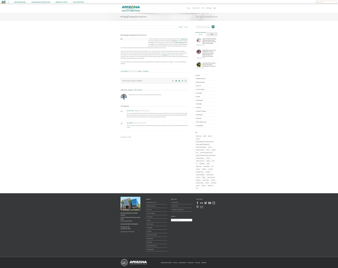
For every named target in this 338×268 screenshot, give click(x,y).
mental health (210, 174)
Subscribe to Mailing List (178, 209)
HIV (212, 166)
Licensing (198, 107)
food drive (174, 40)
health (208, 163)
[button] (335, 2)
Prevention (198, 118)
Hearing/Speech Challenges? (128, 231)
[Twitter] (205, 203)
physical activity (211, 177)
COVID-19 (198, 86)
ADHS (204, 136)
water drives (184, 39)
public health (206, 180)
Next (186, 27)
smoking (213, 180)
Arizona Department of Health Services (204, 141)
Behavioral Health (200, 82)
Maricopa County (200, 172)
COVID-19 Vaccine (200, 161)
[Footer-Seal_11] (134, 259)
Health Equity (199, 100)
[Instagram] (213, 203)
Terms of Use (175, 206)
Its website (164, 55)
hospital (198, 169)
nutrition (198, 177)
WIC (197, 188)
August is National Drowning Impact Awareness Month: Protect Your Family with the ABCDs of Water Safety (209, 41)
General (140, 71)
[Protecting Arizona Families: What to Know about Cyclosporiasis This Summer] (199, 63)
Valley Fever (210, 185)
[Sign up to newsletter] (213, 26)
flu (196, 163)
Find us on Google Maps (126, 221)
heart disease (206, 166)
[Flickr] (201, 203)
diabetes (208, 161)
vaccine (197, 185)
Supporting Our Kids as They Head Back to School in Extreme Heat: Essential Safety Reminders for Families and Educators (209, 53)
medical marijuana (200, 174)
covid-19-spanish (200, 89)
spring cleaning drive (180, 42)
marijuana (208, 172)
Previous (181, 27)
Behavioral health (200, 149)
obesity (203, 177)
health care (198, 166)
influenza (204, 169)
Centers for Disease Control (206, 152)
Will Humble (125, 71)
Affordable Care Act (201, 78)
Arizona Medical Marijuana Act (202, 144)
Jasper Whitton (130, 123)
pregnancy (198, 180)
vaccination (213, 182)
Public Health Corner (201, 122)
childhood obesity (200, 158)
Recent (200, 34)
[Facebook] (197, 203)
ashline (210, 147)
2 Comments (145, 71)
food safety (201, 163)
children (208, 158)
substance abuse (199, 182)
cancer (207, 149)
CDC (197, 152)
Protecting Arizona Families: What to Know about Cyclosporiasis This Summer (209, 64)
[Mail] (201, 207)
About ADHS (175, 202)
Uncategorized (199, 125)
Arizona (197, 139)
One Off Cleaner (130, 110)
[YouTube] (209, 203)
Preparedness (199, 114)
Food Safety (199, 93)
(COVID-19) (198, 136)
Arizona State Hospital (201, 147)
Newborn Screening (201, 111)
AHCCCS (210, 136)
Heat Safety (199, 104)
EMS (213, 161)
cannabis (213, 149)
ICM (153, 44)
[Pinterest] (197, 207)
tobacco (207, 182)
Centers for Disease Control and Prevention (205, 155)
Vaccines (203, 185)
